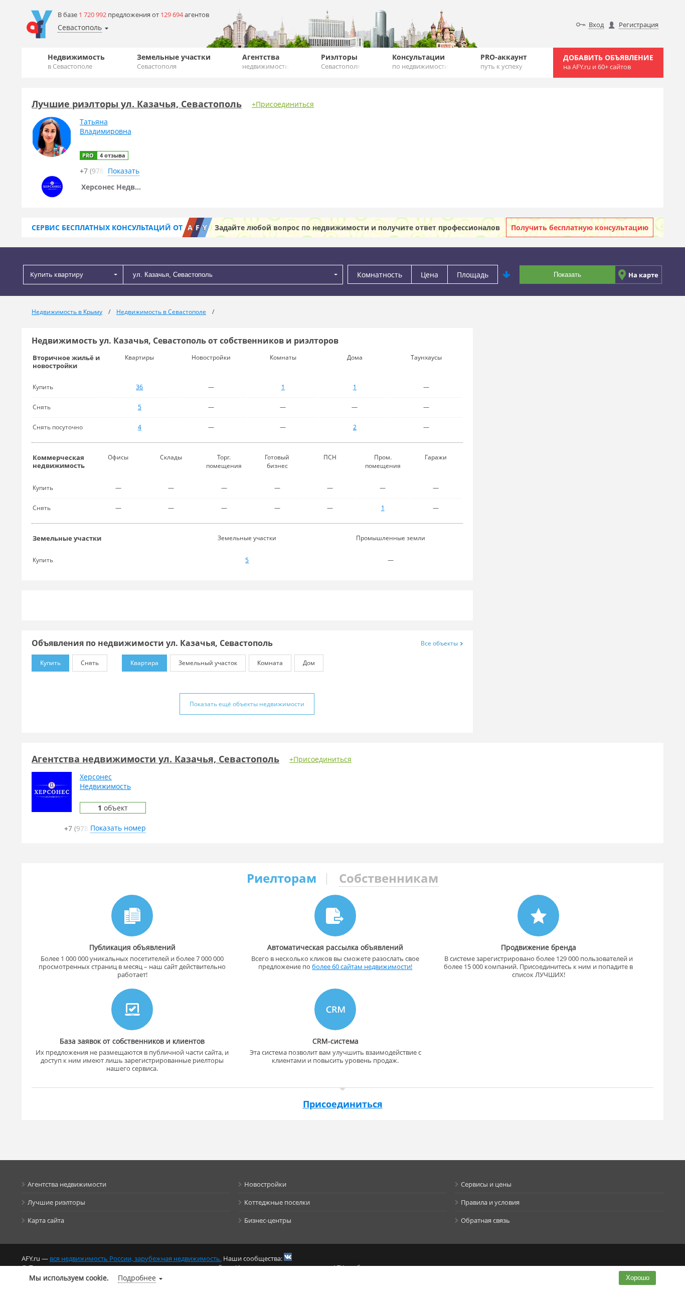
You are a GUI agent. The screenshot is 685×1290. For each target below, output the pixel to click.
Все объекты (439, 643)
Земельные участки (174, 61)
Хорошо (637, 1277)
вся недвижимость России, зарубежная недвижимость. (136, 1258)
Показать (567, 274)
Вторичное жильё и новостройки (66, 361)
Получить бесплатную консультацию (579, 227)
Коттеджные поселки (277, 1202)
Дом (309, 663)
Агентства (265, 61)
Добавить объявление (608, 62)
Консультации (420, 61)
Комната (270, 663)
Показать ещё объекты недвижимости (247, 704)
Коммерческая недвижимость (59, 461)
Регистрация (638, 24)
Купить (50, 663)
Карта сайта (46, 1220)
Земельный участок (208, 663)
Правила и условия (490, 1202)
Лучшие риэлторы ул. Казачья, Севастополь (137, 104)
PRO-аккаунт (503, 61)
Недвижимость (76, 61)
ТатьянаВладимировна (105, 126)
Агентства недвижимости (67, 1184)
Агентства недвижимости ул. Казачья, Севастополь (155, 759)
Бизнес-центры (267, 1220)
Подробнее (137, 1277)
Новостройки (265, 1184)
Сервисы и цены (486, 1184)
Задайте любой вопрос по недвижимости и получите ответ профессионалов (357, 227)
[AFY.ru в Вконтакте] (288, 1257)
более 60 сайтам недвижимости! (362, 966)
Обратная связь (485, 1220)
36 (139, 387)
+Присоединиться (283, 104)
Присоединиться (343, 1104)
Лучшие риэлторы (56, 1202)
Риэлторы (341, 61)
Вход (596, 24)
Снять (90, 663)
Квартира (144, 663)
